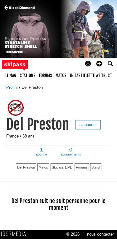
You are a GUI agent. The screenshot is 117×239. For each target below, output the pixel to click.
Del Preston (32, 87)
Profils (12, 87)
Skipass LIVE (62, 167)
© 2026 (73, 234)
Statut (95, 167)
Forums (82, 167)
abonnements (71, 152)
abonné (41, 152)
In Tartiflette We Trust (91, 75)
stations (28, 75)
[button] (99, 63)
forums (45, 75)
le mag (10, 75)
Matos (43, 167)
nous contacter (100, 234)
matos (61, 75)
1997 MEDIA (15, 234)
